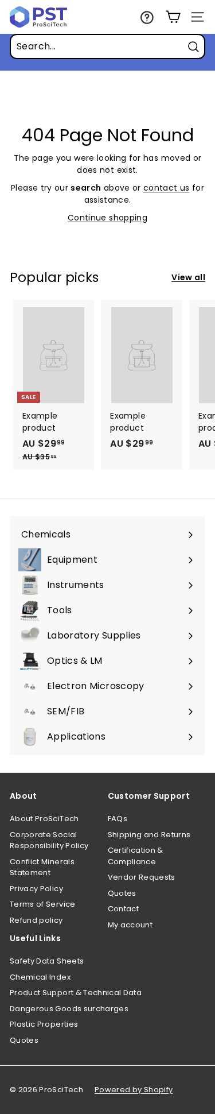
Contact (123, 908)
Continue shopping (107, 217)
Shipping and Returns (149, 834)
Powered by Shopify (134, 1089)
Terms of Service (43, 904)
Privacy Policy (36, 888)
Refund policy (36, 920)
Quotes (122, 893)
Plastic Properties (44, 1024)
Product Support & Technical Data (76, 992)
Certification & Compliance (135, 856)
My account (130, 924)
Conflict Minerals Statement (42, 867)
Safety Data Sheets (47, 961)
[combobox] (107, 46)
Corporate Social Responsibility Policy (49, 840)
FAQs (117, 818)
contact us (166, 188)
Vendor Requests (141, 877)
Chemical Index (40, 977)
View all (188, 277)
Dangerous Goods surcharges (69, 1008)
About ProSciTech (44, 818)
